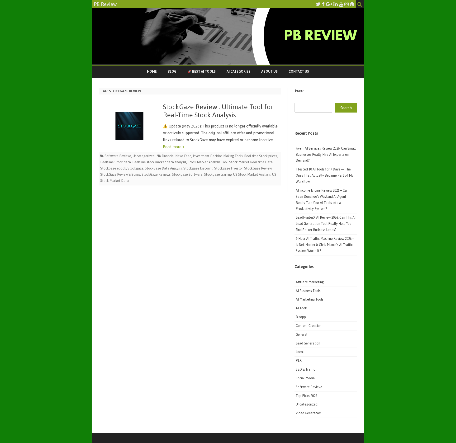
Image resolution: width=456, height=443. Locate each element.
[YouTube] (341, 4)
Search (299, 90)
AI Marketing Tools (309, 299)
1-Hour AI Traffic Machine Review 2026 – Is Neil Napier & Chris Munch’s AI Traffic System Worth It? (325, 245)
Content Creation (308, 326)
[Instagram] (346, 4)
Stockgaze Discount (198, 168)
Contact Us (299, 71)
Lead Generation (308, 343)
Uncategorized (144, 156)
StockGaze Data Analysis (163, 168)
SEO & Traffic (306, 369)
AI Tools (302, 308)
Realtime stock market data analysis (159, 162)
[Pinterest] (352, 4)
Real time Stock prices (260, 156)
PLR (299, 361)
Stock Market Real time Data (251, 162)
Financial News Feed (176, 156)
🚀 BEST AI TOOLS (201, 71)
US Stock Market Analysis (252, 174)
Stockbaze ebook (113, 168)
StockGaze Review (257, 168)
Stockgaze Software (187, 174)
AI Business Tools (308, 291)
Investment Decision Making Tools (218, 156)
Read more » (173, 147)
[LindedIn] (335, 4)
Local (300, 352)
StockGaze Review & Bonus (120, 174)
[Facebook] (323, 4)
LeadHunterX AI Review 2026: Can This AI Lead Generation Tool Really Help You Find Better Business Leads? (326, 224)
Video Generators (309, 413)
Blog (172, 71)
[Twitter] (318, 4)
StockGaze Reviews (156, 174)
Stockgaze (135, 168)
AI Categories (238, 71)
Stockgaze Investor (228, 168)
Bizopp (301, 317)
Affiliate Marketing (310, 282)
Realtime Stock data (115, 162)
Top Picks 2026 (306, 396)
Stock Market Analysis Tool (208, 162)
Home (152, 71)
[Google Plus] (329, 4)
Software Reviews (117, 156)
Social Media (305, 378)
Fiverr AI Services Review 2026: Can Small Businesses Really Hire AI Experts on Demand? (326, 154)
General (301, 334)
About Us (269, 71)
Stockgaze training (218, 174)
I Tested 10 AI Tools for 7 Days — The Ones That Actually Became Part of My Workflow (324, 175)
